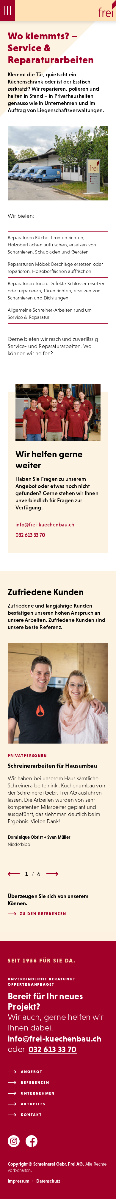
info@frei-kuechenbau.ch (44, 525)
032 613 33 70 (30, 535)
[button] (7, 10)
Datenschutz (48, 1180)
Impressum (18, 1180)
